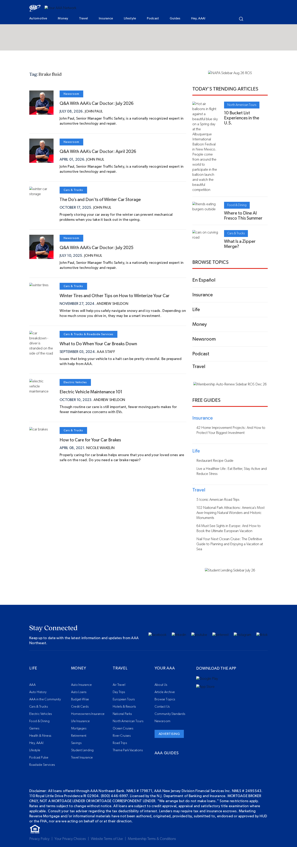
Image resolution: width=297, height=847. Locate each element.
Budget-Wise (80, 699)
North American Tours (241, 104)
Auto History (38, 692)
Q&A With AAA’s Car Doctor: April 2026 (98, 151)
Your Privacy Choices (70, 839)
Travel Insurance (82, 757)
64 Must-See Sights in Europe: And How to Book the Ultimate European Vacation (228, 528)
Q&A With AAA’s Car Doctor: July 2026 (97, 103)
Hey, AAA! (198, 18)
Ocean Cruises (123, 728)
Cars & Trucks (73, 190)
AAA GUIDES (167, 753)
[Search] (241, 19)
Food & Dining (236, 205)
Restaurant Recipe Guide (214, 461)
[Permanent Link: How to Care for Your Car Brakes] (38, 429)
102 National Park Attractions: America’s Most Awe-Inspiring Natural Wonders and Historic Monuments (230, 513)
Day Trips (119, 692)
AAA (32, 684)
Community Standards (170, 713)
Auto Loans (78, 692)
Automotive (38, 18)
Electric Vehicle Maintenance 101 (91, 392)
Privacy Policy (39, 839)
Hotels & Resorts (124, 706)
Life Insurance (80, 721)
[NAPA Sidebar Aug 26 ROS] (230, 73)
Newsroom (71, 94)
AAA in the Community (45, 699)
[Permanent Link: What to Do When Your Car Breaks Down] (41, 353)
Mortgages (78, 728)
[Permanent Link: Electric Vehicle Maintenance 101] (41, 391)
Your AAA (165, 668)
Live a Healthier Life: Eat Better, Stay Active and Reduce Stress (231, 471)
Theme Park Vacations (128, 750)
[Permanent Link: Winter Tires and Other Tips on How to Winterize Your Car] (38, 285)
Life (33, 668)
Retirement (78, 735)
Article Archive (165, 692)
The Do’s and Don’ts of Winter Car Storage (100, 199)
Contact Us (162, 706)
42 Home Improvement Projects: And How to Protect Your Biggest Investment (230, 430)
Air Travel (119, 684)
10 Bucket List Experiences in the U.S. (241, 118)
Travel (83, 18)
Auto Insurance (81, 684)
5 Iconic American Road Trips (217, 500)
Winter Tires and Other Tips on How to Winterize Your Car (115, 296)
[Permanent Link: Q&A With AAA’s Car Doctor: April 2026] (41, 160)
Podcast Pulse (38, 757)
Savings (76, 743)
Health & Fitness (40, 735)
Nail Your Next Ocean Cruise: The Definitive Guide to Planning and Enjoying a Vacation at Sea (229, 544)
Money (63, 18)
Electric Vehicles (75, 382)
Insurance (106, 18)
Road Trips (120, 743)
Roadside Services (100, 334)
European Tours (124, 699)
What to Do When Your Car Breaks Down (98, 344)
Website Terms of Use (107, 839)
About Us (161, 684)
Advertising (169, 733)
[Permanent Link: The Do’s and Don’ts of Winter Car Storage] (41, 194)
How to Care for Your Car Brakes (90, 440)
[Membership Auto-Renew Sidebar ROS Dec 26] (230, 384)
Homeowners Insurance (88, 713)
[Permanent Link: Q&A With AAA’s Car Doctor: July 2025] (41, 256)
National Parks (122, 713)
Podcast (153, 18)
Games (34, 728)
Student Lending (82, 750)
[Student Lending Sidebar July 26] (230, 570)
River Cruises (122, 735)
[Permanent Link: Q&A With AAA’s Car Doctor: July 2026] (41, 112)
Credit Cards (80, 706)
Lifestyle (130, 18)
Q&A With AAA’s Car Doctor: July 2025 (96, 247)
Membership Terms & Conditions (152, 839)
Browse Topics (165, 699)
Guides (175, 18)
